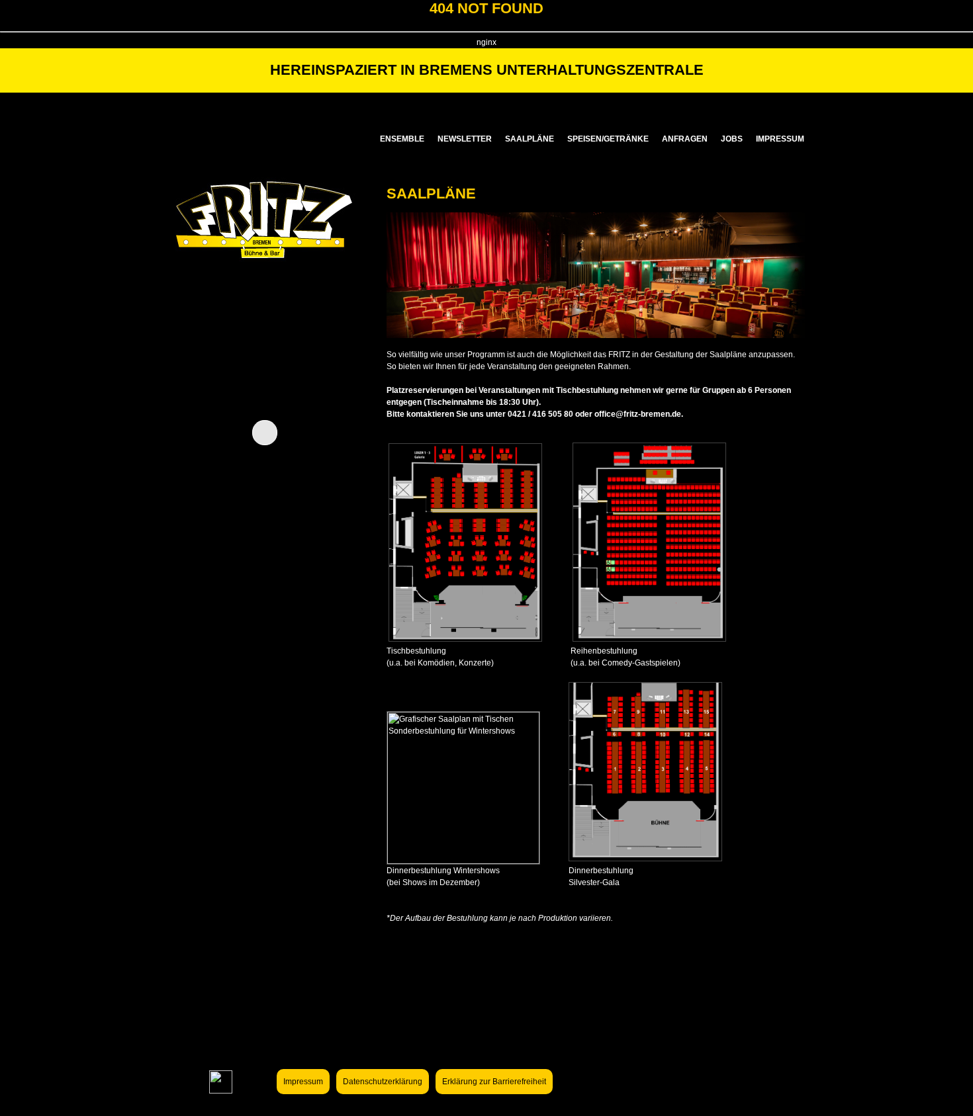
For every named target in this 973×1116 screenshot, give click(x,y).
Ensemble (402, 139)
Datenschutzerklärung (382, 1081)
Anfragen (685, 139)
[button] (313, 432)
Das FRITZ (428, 104)
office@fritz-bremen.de (637, 414)
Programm (540, 104)
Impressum (780, 139)
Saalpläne (529, 139)
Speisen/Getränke (608, 139)
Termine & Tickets (651, 104)
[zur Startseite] (264, 275)
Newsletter (465, 139)
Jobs (732, 139)
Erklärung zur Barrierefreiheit (494, 1081)
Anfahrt (762, 104)
